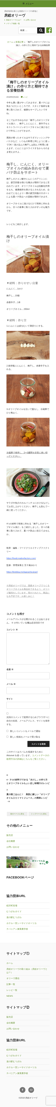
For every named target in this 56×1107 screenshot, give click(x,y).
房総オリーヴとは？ (14, 20)
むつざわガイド (14, 911)
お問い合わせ (30, 20)
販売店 (9, 835)
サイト (9, 699)
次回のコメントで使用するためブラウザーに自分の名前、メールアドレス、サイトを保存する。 (28, 721)
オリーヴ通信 (12, 978)
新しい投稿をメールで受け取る (25, 737)
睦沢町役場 (11, 905)
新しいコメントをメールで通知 (25, 731)
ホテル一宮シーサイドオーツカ (21, 923)
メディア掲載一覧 (13, 24)
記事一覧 (10, 984)
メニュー (30, 3)
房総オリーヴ (14, 15)
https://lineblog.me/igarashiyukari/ (22, 572)
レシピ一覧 (11, 990)
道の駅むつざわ (14, 917)
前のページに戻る (17, 814)
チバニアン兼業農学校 (17, 929)
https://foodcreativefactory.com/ (21, 558)
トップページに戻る (39, 814)
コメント (12, 629)
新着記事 (20, 42)
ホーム (10, 42)
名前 (9, 669)
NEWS (9, 996)
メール (11, 684)
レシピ (25, 97)
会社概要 (10, 841)
